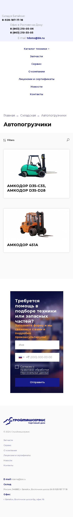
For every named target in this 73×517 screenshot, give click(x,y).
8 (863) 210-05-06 (22, 28)
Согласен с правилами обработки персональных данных (34, 369)
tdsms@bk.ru (36, 38)
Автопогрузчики (53, 115)
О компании (36, 71)
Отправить (37, 382)
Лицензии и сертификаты (36, 79)
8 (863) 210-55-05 (21, 32)
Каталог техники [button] (35, 48)
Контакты (36, 94)
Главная (9, 115)
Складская (28, 115)
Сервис (36, 64)
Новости (37, 86)
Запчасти (36, 56)
